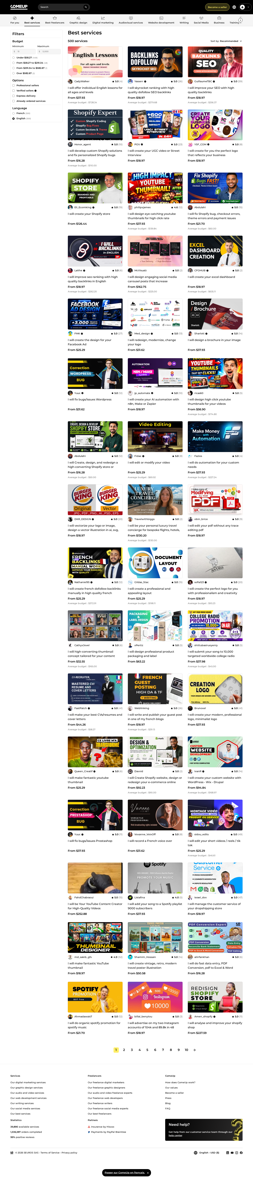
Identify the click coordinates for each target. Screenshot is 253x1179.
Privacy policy (69, 1152)
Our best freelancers (99, 1113)
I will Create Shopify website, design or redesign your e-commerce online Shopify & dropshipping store (155, 782)
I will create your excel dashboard (211, 277)
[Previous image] (192, 125)
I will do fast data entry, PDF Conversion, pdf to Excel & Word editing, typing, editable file (210, 968)
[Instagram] (236, 1152)
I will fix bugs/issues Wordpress (89, 399)
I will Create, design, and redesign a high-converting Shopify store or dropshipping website (93, 467)
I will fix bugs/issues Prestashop (90, 841)
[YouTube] (232, 1152)
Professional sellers (28, 85)
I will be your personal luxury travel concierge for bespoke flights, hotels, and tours (154, 530)
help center (175, 1135)
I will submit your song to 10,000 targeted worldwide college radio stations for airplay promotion (211, 656)
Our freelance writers (100, 1103)
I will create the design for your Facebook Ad (89, 342)
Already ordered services (31, 101)
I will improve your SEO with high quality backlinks (211, 90)
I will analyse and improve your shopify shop (215, 1025)
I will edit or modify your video (149, 462)
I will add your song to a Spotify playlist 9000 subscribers (155, 906)
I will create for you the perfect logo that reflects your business (213, 153)
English (24, 118)
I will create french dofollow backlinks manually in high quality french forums (94, 593)
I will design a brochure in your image (214, 340)
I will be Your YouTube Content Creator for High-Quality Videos (95, 906)
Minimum (18, 46)
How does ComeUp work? (180, 1082)
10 (186, 1050)
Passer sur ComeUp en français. (125, 1172)
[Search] (85, 7)
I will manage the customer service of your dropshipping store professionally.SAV (214, 908)
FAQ (167, 1108)
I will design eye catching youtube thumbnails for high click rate (152, 216)
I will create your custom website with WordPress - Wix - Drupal (214, 780)
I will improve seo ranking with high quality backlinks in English (93, 279)
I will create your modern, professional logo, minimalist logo (215, 717)
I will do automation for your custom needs (213, 465)
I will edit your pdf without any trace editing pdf (213, 528)
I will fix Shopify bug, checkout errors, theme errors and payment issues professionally (214, 218)
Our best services (20, 1113)
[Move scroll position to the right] (240, 20)
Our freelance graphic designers (106, 1087)
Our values (171, 1087)
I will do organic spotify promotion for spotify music (94, 1025)
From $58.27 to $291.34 (32, 62)
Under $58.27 (27, 57)
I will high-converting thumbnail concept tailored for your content (91, 654)
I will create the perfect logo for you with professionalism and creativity (213, 591)
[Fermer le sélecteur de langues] (147, 1172)
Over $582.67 (26, 73)
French (23, 113)
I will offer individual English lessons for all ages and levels (95, 90)
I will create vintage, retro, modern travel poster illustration (152, 965)
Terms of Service (50, 1152)
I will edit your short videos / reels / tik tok (214, 843)
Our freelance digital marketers (106, 1082)
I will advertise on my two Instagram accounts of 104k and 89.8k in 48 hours (153, 1027)
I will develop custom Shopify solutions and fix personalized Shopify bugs (95, 153)
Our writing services (22, 1103)
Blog (168, 1103)
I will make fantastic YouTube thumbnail (88, 965)
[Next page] (194, 1050)
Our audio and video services (27, 1092)
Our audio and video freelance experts (110, 1092)
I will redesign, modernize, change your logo (152, 342)
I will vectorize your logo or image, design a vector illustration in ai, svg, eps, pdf (93, 530)
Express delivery (26, 95)
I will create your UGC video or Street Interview (154, 153)
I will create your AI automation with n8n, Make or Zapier (153, 401)
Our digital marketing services (28, 1082)
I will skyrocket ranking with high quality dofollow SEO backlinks (151, 90)
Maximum (43, 46)
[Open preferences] (234, 7)
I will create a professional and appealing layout (149, 591)
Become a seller (217, 7)
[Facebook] (241, 1152)
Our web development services (28, 1097)
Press (168, 1097)
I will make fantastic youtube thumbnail (88, 780)
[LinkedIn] (227, 1152)
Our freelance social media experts (108, 1108)
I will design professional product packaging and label (151, 654)
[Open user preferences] (248, 7)
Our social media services (25, 1108)
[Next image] (239, 125)
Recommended (229, 41)
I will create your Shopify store (89, 214)
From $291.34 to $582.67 (32, 68)
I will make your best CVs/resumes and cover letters (95, 717)
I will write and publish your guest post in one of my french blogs (155, 717)
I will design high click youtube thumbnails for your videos (209, 401)
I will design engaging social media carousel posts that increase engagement (152, 281)
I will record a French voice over (150, 841)
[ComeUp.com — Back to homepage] (18, 7)
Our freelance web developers (105, 1097)
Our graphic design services (26, 1087)
